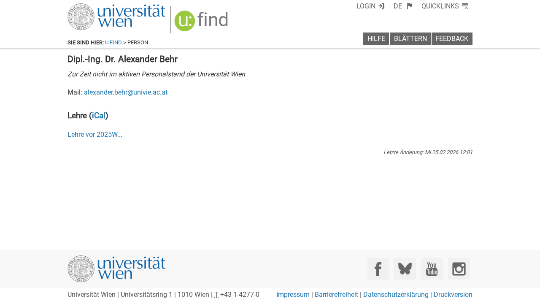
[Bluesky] (405, 269)
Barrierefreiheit (336, 294)
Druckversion (453, 294)
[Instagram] (459, 269)
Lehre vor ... (95, 134)
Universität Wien (97, 7)
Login (365, 6)
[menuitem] (403, 6)
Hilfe (376, 39)
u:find (113, 42)
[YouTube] (432, 269)
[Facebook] (378, 269)
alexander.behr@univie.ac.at (125, 92)
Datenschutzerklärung (396, 294)
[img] (202, 24)
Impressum (293, 294)
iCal (98, 115)
